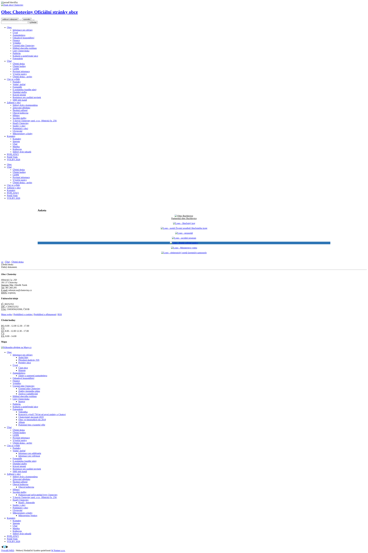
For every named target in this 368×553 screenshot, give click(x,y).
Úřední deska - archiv (22, 76)
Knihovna (17, 149)
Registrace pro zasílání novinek (27, 97)
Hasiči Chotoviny (21, 123)
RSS (60, 314)
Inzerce (21, 401)
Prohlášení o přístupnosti (45, 314)
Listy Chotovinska (21, 51)
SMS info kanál (20, 100)
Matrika (16, 146)
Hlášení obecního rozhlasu (25, 48)
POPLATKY (13, 154)
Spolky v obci (19, 126)
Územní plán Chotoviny (23, 45)
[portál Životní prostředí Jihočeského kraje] (184, 228)
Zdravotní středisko (21, 108)
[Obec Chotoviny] (12, 5)
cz (2, 262)
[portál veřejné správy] (184, 243)
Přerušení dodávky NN (28, 360)
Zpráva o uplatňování (28, 394)
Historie (22, 370)
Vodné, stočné (19, 84)
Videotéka (23, 412)
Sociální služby (19, 118)
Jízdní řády (23, 357)
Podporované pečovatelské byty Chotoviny (37, 495)
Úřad (9, 61)
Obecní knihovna (20, 113)
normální (26, 19)
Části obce (23, 368)
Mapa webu (6, 314)
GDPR (16, 69)
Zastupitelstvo (19, 35)
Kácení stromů (19, 95)
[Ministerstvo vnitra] (184, 248)
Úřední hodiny (19, 66)
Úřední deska (19, 63)
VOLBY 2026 (13, 159)
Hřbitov (16, 115)
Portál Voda (12, 157)
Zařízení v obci (14, 102)
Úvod (15, 32)
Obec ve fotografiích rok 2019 (32, 419)
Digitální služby (20, 92)
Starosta (16, 141)
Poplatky (17, 82)
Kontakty (11, 136)
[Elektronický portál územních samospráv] (184, 252)
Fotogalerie (18, 58)
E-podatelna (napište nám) (24, 89)
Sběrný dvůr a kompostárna (25, 105)
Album (21, 422)
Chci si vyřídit (13, 79)
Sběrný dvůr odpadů (22, 152)
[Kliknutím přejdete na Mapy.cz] (16, 347)
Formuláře (17, 87)
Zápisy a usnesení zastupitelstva (32, 375)
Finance (16, 40)
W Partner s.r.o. (58, 550)
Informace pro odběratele (29, 453)
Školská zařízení (20, 110)
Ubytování (17, 131)
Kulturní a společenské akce (25, 56)
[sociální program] (184, 238)
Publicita (17, 53)
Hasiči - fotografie (26, 502)
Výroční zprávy (20, 74)
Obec (9, 27)
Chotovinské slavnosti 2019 (31, 417)
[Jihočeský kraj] (184, 223)
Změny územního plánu (29, 391)
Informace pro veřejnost (29, 456)
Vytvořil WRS (7, 550)
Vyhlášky (17, 43)
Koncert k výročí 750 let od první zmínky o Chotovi (42, 414)
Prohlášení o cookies (23, 314)
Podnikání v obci (20, 128)
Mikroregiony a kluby (22, 133)
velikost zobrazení (10, 19)
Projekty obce (24, 362)
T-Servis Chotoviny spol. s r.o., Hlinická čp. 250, (35, 120)
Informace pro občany (23, 30)
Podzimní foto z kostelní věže (31, 425)
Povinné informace (21, 71)
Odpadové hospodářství (23, 38)
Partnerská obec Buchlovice (184, 218)
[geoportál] (184, 233)
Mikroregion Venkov (27, 515)
